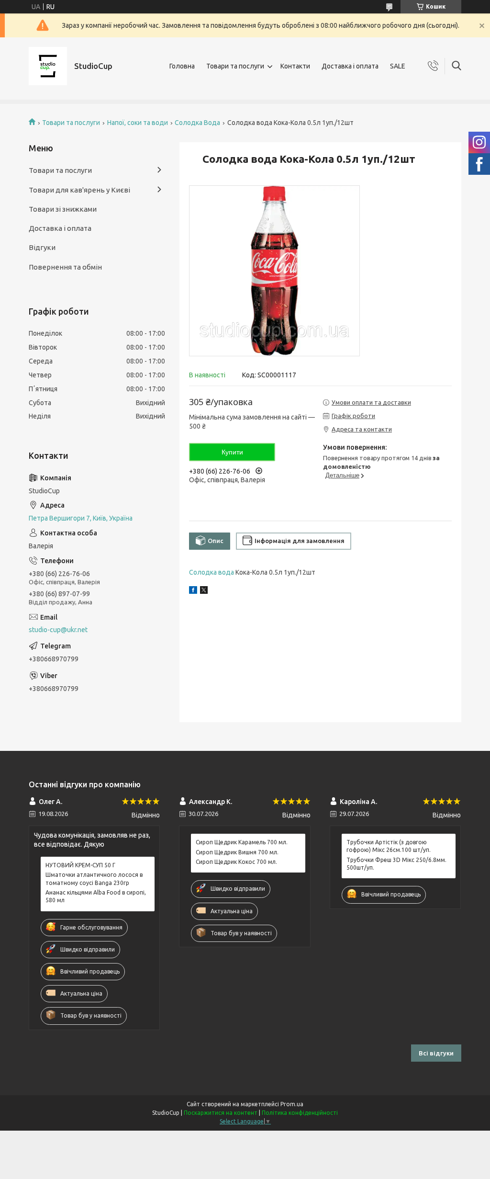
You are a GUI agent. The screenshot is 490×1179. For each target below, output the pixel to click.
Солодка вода (211, 572)
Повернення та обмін (65, 267)
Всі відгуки (436, 1053)
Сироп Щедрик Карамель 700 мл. (242, 842)
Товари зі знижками (63, 209)
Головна (182, 66)
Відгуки (42, 247)
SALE (397, 66)
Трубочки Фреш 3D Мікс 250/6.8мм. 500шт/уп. (396, 864)
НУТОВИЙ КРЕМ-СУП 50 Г (80, 865)
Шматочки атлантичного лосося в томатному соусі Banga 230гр (94, 878)
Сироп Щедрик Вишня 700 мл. (237, 852)
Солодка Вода (197, 122)
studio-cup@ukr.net (58, 630)
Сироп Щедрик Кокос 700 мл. (236, 862)
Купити (232, 452)
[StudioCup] (48, 66)
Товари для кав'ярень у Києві (79, 190)
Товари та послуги (235, 66)
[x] (204, 591)
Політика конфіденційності (300, 1113)
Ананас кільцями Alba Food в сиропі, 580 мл (95, 896)
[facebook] (193, 591)
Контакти (295, 66)
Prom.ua (291, 1104)
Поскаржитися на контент (220, 1113)
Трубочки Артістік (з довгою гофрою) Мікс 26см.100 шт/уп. (388, 846)
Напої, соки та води (137, 122)
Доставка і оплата (350, 66)
